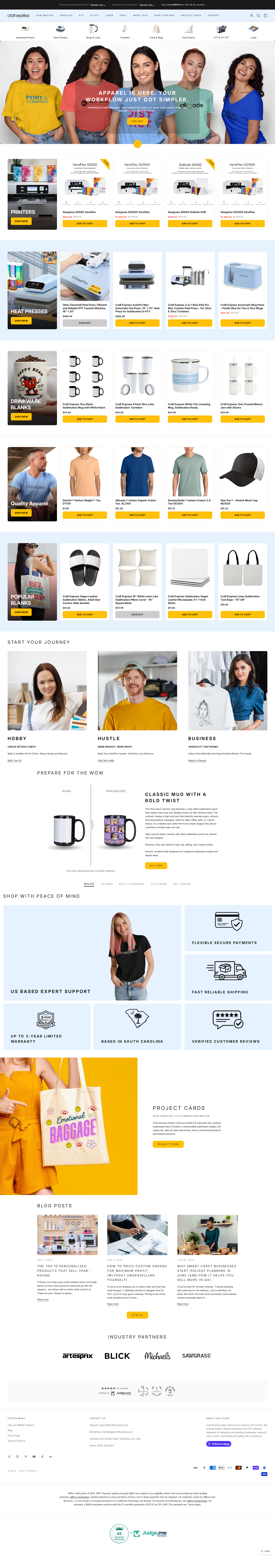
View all (137, 1315)
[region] (137, 92)
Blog (10, 1430)
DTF (81, 15)
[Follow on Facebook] (9, 1456)
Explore (137, 126)
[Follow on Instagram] (17, 1456)
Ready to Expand (197, 760)
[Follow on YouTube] (34, 1456)
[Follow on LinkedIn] (50, 1456)
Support (213, 15)
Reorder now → (98, 5)
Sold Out (85, 323)
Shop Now (21, 221)
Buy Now (156, 865)
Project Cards (191, 15)
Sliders (107, 884)
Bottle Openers (131, 884)
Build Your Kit (14, 760)
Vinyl (123, 15)
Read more (43, 1299)
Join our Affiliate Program (21, 1425)
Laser (109, 15)
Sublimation (44, 15)
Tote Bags (159, 884)
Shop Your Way (164, 15)
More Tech (140, 15)
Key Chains (182, 884)
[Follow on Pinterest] (25, 1456)
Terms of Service (16, 1440)
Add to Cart (85, 223)
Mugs (89, 884)
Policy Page (14, 1435)
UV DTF (94, 15)
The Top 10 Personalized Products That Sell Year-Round (63, 1270)
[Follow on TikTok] (42, 1456)
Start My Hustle (106, 760)
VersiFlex (66, 15)
